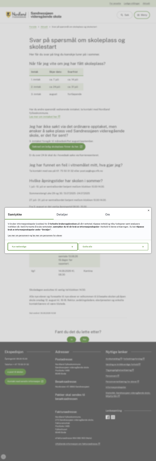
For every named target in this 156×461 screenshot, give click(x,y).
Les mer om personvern (18, 235)
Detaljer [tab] (62, 214)
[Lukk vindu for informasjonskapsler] (148, 210)
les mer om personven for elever (47, 235)
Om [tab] (107, 214)
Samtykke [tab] (15, 214)
